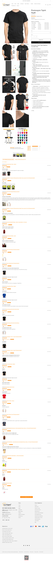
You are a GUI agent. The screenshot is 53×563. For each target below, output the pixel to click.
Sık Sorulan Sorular (38, 509)
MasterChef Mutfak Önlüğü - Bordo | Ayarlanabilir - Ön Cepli (16, 222)
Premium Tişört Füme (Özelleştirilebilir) (12, 414)
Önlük (19, 506)
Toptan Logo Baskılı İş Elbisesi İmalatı (8, 537)
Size (31, 30)
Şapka (19, 508)
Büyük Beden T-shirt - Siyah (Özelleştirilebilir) (14, 336)
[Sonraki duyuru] (50, 1)
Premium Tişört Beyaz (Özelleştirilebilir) (13, 191)
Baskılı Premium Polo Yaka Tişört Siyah (12, 309)
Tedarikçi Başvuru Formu (38, 517)
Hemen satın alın (41, 42)
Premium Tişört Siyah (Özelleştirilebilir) (12, 263)
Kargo (36, 19)
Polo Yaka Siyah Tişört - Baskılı (11, 164)
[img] (16, 147)
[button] (27, 4)
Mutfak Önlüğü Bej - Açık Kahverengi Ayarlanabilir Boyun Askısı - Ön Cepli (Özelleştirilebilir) (22, 441)
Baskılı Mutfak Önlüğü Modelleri (7, 536)
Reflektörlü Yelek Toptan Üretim (7, 542)
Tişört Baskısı (37, 520)
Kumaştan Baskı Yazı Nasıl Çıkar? (7, 528)
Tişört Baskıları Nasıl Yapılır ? (6, 531)
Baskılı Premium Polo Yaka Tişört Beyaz (12, 322)
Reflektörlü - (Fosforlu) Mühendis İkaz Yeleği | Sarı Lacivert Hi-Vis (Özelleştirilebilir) (20, 177)
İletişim (20, 517)
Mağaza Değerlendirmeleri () (20, 159)
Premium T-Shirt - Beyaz (10, 400)
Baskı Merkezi (21, 511)
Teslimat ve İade (37, 508)
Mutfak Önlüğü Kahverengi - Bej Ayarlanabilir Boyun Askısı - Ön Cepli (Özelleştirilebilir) (21, 428)
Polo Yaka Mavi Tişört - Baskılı (11, 286)
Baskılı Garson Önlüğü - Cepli (11, 235)
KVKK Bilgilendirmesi (38, 514)
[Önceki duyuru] (2, 1)
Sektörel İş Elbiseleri (22, 514)
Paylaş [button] (33, 110)
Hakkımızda (36, 506)
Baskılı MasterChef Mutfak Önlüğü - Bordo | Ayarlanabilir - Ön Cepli (17, 469)
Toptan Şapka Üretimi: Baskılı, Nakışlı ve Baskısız (9, 540)
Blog (35, 522)
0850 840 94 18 (7, 512)
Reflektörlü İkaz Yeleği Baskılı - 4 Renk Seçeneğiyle (15, 455)
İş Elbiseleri (20, 509)
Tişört (19, 505)
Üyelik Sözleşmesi (37, 519)
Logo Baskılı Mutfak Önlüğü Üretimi (7, 539)
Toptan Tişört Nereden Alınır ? (7, 534)
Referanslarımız (37, 511)
